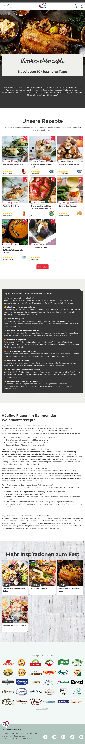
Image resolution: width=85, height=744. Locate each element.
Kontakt (33, 734)
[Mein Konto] (75, 6)
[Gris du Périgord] (49, 682)
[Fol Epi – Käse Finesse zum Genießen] (21, 662)
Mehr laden (42, 267)
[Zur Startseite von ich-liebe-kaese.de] (43, 6)
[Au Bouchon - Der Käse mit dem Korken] (8, 691)
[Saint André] (7, 672)
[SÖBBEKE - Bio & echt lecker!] (22, 682)
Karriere (24, 734)
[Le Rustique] (35, 672)
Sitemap (15, 734)
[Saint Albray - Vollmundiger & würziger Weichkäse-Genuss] (22, 672)
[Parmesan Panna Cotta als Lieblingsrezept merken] (25, 138)
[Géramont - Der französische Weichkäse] (8, 662)
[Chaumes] (35, 682)
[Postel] (63, 691)
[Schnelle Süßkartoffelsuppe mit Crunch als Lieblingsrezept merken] (25, 221)
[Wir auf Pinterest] (63, 737)
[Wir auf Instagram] (54, 737)
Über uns (6, 734)
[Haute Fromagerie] (8, 682)
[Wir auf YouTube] (81, 737)
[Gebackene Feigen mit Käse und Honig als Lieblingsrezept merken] (53, 221)
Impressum (7, 736)
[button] (42, 709)
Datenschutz (19, 736)
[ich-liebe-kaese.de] (5, 724)
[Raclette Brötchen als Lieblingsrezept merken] (25, 179)
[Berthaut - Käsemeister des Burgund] (77, 701)
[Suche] (9, 6)
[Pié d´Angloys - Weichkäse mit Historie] (22, 702)
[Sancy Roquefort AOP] (63, 701)
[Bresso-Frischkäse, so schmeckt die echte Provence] (63, 662)
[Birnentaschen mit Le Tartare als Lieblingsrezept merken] (53, 179)
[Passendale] (49, 691)
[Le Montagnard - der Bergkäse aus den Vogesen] (8, 701)
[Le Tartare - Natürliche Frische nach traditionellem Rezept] (63, 682)
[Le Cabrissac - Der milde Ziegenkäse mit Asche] (49, 702)
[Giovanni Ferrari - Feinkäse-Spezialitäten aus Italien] (49, 662)
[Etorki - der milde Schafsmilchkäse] (77, 682)
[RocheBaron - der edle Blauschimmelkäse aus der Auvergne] (35, 691)
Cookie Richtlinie (27, 739)
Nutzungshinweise (10, 739)
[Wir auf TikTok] (72, 737)
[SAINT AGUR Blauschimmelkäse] (77, 672)
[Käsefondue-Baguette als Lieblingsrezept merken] (81, 179)
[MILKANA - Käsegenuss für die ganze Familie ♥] (49, 673)
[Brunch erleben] (63, 672)
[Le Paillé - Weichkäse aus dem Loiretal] (35, 701)
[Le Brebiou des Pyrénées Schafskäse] (77, 691)
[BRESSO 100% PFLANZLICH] (77, 662)
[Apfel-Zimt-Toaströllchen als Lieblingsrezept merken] (81, 138)
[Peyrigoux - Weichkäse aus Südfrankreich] (21, 691)
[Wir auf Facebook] (45, 737)
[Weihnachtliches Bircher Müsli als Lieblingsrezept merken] (53, 138)
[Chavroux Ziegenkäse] (35, 662)
